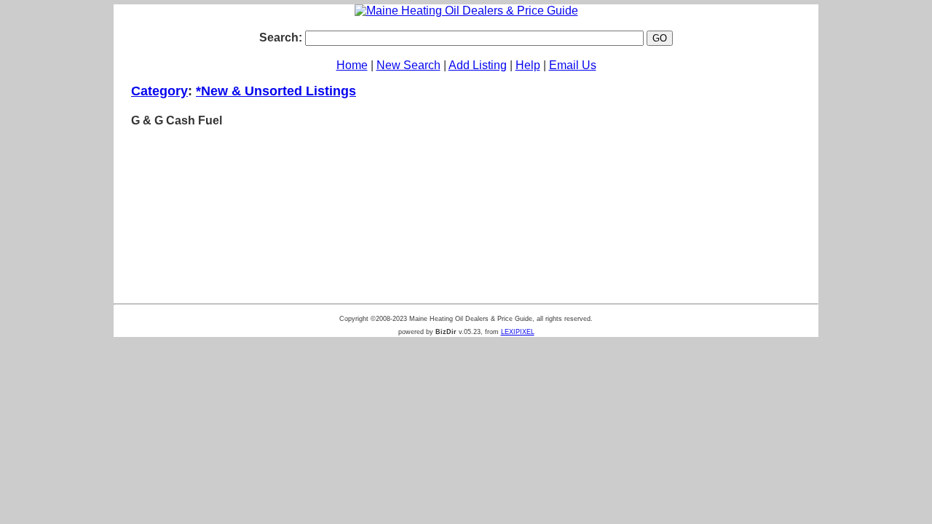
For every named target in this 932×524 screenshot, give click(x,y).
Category (159, 91)
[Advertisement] (690, 185)
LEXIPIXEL (517, 332)
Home (352, 65)
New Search (408, 65)
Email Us (572, 65)
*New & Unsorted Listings (276, 91)
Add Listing (478, 65)
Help (528, 65)
